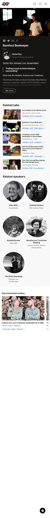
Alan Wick (13, 205)
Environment (36, 115)
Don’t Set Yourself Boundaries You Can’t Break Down (34, 161)
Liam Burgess (26, 165)
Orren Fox (17, 54)
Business (35, 165)
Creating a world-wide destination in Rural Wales (32, 135)
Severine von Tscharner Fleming (36, 241)
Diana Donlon (26, 115)
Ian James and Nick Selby (30, 125)
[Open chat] (42, 510)
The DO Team (7, 326)
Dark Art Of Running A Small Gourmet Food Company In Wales (33, 148)
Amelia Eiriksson (27, 139)
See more (9, 90)
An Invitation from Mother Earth (32, 111)
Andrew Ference (36, 205)
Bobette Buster (13, 240)
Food (5, 49)
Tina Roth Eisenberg (13, 276)
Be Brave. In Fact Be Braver (32, 122)
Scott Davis (26, 153)
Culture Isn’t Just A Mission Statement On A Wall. (23, 323)
